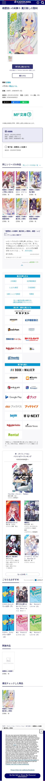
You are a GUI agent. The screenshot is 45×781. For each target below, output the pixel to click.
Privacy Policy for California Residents (22, 770)
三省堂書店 (31, 287)
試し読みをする (24, 67)
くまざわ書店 (13, 287)
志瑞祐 (8, 82)
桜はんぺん (13, 86)
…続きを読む (28, 250)
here (14, 745)
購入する (22, 76)
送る (25, 102)
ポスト (8, 102)
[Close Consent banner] (41, 731)
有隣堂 (31, 294)
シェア (16, 102)
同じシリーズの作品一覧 (30, 165)
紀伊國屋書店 (31, 281)
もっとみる (21, 574)
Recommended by (29, 580)
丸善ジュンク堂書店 (13, 294)
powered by (25, 262)
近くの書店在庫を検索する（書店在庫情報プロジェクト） (22, 301)
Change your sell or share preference (17, 764)
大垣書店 (13, 281)
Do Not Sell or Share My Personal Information (23, 760)
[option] (9, 663)
